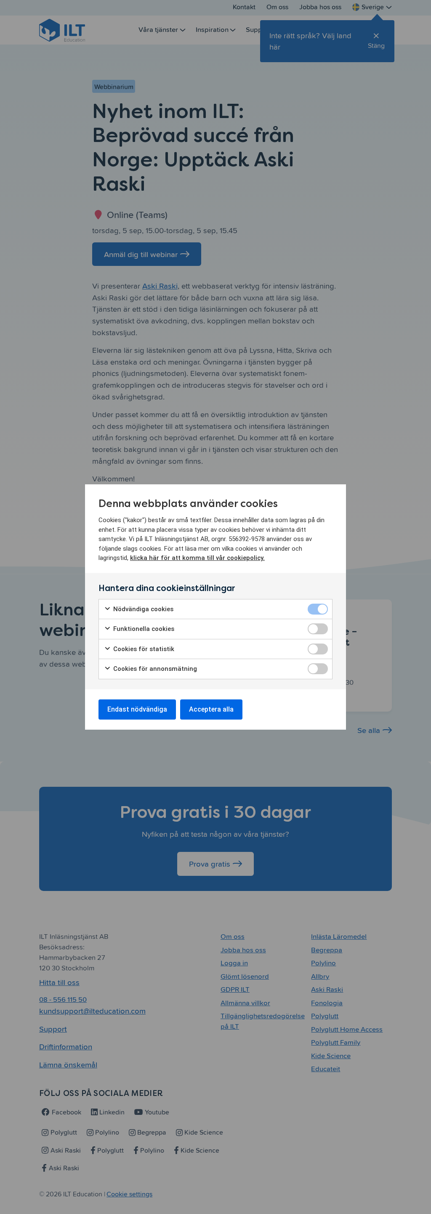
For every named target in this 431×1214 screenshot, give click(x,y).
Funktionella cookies (143, 629)
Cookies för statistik (143, 649)
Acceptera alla (211, 709)
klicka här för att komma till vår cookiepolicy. (197, 558)
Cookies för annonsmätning (154, 669)
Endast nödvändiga (137, 709)
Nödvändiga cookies (142, 609)
